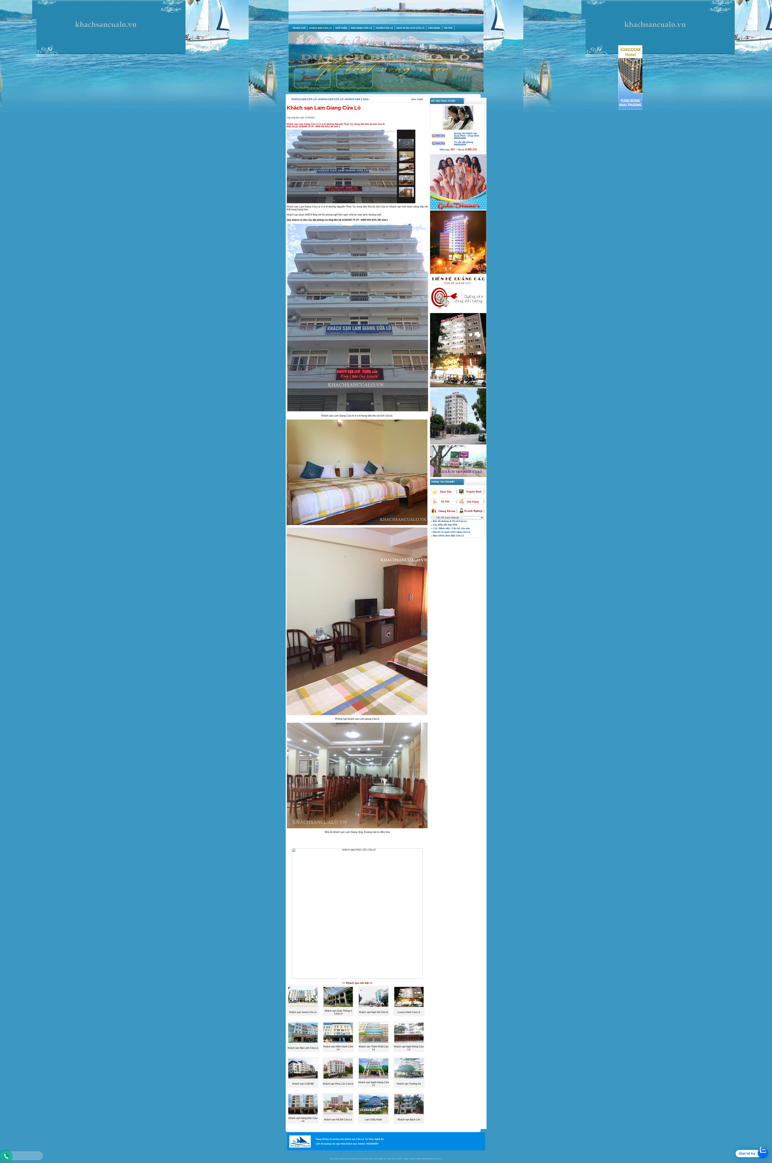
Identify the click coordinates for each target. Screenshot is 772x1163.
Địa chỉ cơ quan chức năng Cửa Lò (451, 532)
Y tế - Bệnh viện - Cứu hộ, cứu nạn (451, 528)
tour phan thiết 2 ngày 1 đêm (401, 1159)
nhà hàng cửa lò (354, 1159)
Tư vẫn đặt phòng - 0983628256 (464, 143)
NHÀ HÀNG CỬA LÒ (361, 28)
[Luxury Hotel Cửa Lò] (458, 387)
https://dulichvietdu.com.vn (428, 1159)
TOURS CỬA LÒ (384, 28)
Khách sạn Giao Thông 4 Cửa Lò (338, 1012)
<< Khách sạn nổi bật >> (357, 982)
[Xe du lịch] (458, 312)
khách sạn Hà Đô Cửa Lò (338, 1119)
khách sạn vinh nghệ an (374, 1159)
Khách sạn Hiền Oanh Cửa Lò (338, 1048)
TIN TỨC (448, 28)
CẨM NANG (434, 28)
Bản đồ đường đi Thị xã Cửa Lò (449, 521)
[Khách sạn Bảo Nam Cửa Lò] (458, 444)
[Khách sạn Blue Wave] (458, 273)
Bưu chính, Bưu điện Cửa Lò (448, 535)
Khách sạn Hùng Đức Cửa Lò (302, 1119)
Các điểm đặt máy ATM (444, 525)
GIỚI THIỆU (341, 28)
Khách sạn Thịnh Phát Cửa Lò (373, 1048)
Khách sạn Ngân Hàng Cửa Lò (373, 1084)
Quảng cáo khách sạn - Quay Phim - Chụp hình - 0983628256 (467, 135)
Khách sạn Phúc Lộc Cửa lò (338, 1083)
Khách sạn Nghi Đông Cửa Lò (409, 1048)
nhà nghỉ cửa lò (337, 1159)
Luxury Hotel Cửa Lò (408, 1012)
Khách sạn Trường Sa (409, 1083)
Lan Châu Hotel (373, 1119)
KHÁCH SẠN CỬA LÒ (320, 28)
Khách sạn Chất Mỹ (303, 1083)
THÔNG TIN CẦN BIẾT (442, 482)
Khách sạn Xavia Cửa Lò (303, 1012)
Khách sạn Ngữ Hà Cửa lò (373, 1012)
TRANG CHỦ (299, 28)
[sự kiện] (458, 209)
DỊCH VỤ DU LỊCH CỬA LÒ (410, 28)
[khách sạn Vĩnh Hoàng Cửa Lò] (458, 476)
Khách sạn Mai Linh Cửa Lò (303, 1048)
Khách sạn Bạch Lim (409, 1119)
